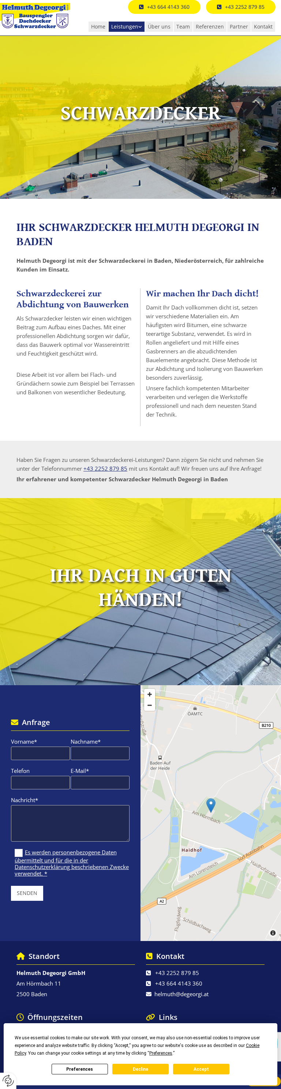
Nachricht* (24, 800)
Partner (239, 26)
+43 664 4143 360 (178, 983)
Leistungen (124, 26)
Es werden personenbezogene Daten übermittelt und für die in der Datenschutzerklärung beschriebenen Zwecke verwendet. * (72, 863)
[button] (241, 7)
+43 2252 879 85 (105, 468)
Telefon (20, 770)
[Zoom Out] (149, 705)
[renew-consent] (8, 1081)
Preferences (79, 1069)
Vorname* (24, 741)
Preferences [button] (160, 1053)
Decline (140, 1069)
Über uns (159, 26)
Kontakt (263, 26)
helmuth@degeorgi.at (181, 994)
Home (98, 26)
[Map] (210, 813)
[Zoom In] (149, 694)
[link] (126, 27)
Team (183, 26)
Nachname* (86, 741)
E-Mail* (80, 770)
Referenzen (210, 26)
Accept (201, 1069)
